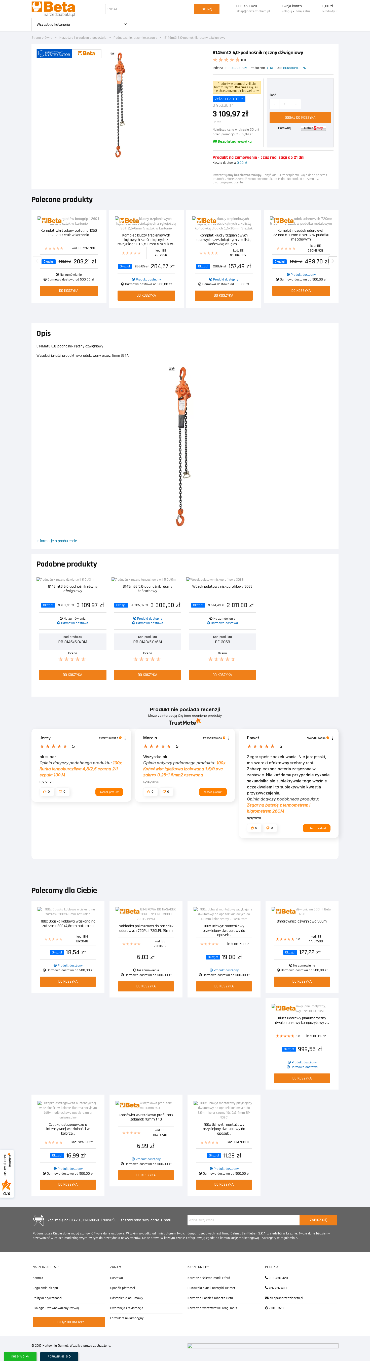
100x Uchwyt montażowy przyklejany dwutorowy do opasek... (224, 930)
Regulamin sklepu (45, 1288)
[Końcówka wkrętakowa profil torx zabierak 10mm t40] (146, 1105)
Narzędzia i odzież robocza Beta (210, 1298)
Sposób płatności (122, 1288)
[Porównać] (97, 220)
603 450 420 (246, 6)
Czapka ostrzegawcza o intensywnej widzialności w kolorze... (68, 1129)
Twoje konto (292, 6)
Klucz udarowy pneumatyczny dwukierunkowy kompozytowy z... (302, 1020)
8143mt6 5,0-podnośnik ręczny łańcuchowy (147, 589)
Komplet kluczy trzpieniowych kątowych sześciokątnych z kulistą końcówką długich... (223, 239)
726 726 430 (277, 1288)
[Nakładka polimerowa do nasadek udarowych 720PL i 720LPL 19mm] (146, 914)
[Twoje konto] (276, 9)
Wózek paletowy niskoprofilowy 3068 (222, 586)
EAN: (279, 68)
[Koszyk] (316, 9)
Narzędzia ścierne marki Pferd (209, 1278)
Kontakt (38, 1278)
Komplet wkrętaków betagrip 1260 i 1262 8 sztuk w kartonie (69, 233)
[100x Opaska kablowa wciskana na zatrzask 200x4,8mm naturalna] (68, 912)
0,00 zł (327, 6)
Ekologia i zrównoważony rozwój (56, 1308)
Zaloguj (287, 11)
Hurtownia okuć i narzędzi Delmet (211, 1288)
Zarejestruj (303, 11)
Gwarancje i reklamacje (126, 1308)
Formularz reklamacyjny (126, 1318)
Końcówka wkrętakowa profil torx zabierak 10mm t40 (146, 1117)
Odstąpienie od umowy (126, 1298)
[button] (47, 791)
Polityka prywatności (47, 1298)
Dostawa (116, 1278)
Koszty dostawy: (224, 163)
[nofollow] (313, 128)
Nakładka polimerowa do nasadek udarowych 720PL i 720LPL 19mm (146, 928)
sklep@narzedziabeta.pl (253, 11)
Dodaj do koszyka (300, 117)
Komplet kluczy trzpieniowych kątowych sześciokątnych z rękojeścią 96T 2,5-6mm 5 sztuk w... (146, 239)
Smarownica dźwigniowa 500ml (302, 921)
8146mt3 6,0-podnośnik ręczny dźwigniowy (72, 589)
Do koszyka (69, 290)
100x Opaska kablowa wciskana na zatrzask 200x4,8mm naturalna (68, 924)
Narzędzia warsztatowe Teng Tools (212, 1308)
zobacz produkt (109, 791)
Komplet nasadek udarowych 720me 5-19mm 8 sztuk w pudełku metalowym (301, 234)
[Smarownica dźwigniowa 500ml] (302, 912)
